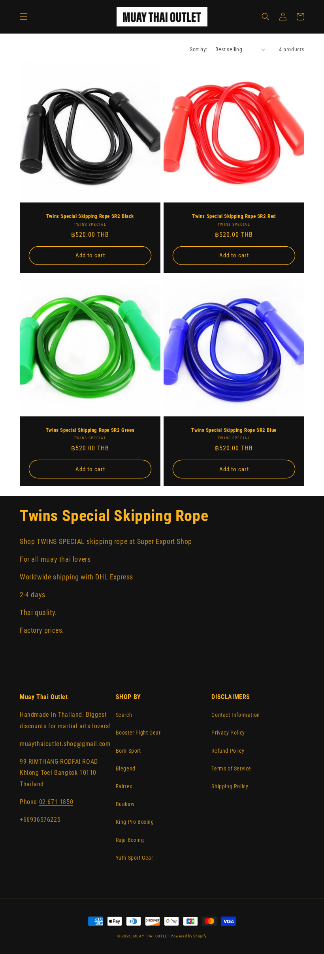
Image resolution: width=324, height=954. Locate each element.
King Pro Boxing (135, 822)
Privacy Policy (228, 732)
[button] (23, 16)
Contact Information (235, 715)
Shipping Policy (229, 786)
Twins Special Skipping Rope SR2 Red (234, 216)
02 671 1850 (56, 802)
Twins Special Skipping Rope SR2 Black (90, 216)
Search (124, 715)
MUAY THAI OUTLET (151, 936)
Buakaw (125, 804)
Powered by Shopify (189, 936)
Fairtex (124, 786)
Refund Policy (227, 751)
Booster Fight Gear (138, 732)
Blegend (126, 768)
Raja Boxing (130, 840)
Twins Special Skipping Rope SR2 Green (90, 430)
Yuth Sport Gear (134, 858)
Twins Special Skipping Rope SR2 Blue (234, 430)
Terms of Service (231, 768)
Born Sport (128, 751)
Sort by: (198, 49)
